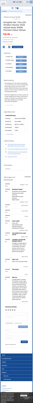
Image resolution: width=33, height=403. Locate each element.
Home (3, 355)
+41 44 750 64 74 (5, 390)
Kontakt (4, 362)
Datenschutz (3, 402)
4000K (21, 64)
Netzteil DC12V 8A (12, 156)
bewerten (24, 341)
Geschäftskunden (6, 358)
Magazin (4, 372)
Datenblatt (7, 168)
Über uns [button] (6, 376)
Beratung (4, 365)
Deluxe (21, 71)
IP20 (20, 68)
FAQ (3, 369)
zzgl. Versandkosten (13, 37)
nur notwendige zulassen (26, 397)
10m (20, 60)
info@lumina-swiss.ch (7, 388)
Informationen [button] (7, 379)
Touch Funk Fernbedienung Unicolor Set (17, 149)
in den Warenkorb (17, 47)
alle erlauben (23, 395)
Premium (20, 57)
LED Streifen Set (12, 11)
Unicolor (20, 11)
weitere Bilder (23, 326)
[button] (9, 39)
